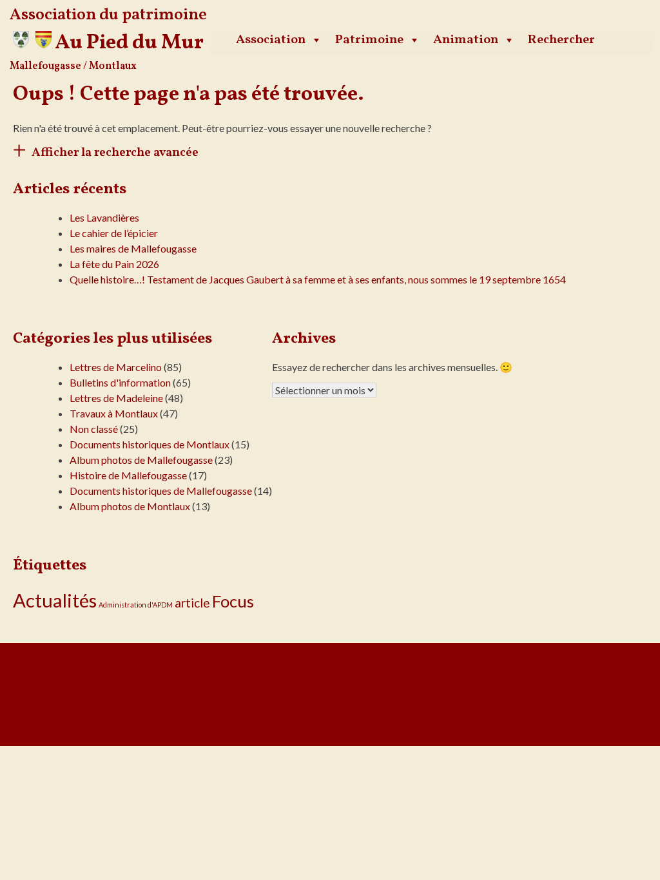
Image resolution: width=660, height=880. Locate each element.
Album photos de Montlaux (130, 506)
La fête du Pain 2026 (114, 264)
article (192, 602)
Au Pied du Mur (129, 43)
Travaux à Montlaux (114, 413)
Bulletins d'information (120, 382)
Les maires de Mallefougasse (133, 248)
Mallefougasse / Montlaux (73, 66)
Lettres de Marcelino (116, 367)
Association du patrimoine (108, 15)
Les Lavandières (104, 217)
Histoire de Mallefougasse (128, 475)
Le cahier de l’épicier (114, 233)
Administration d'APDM (136, 604)
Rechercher (561, 40)
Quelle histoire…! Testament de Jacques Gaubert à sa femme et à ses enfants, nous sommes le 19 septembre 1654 (318, 279)
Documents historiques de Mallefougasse (161, 490)
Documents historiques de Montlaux (149, 444)
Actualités (55, 600)
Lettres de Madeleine (116, 398)
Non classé (94, 429)
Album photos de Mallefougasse (141, 460)
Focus (233, 601)
